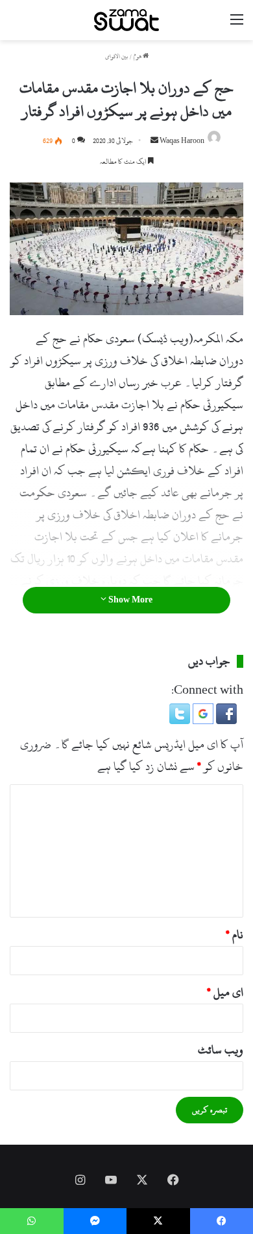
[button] (225, 720)
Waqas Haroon (182, 141)
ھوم (138, 56)
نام (234, 934)
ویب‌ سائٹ (220, 1050)
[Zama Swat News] (126, 20)
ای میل (225, 992)
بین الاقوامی (116, 56)
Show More (129, 600)
